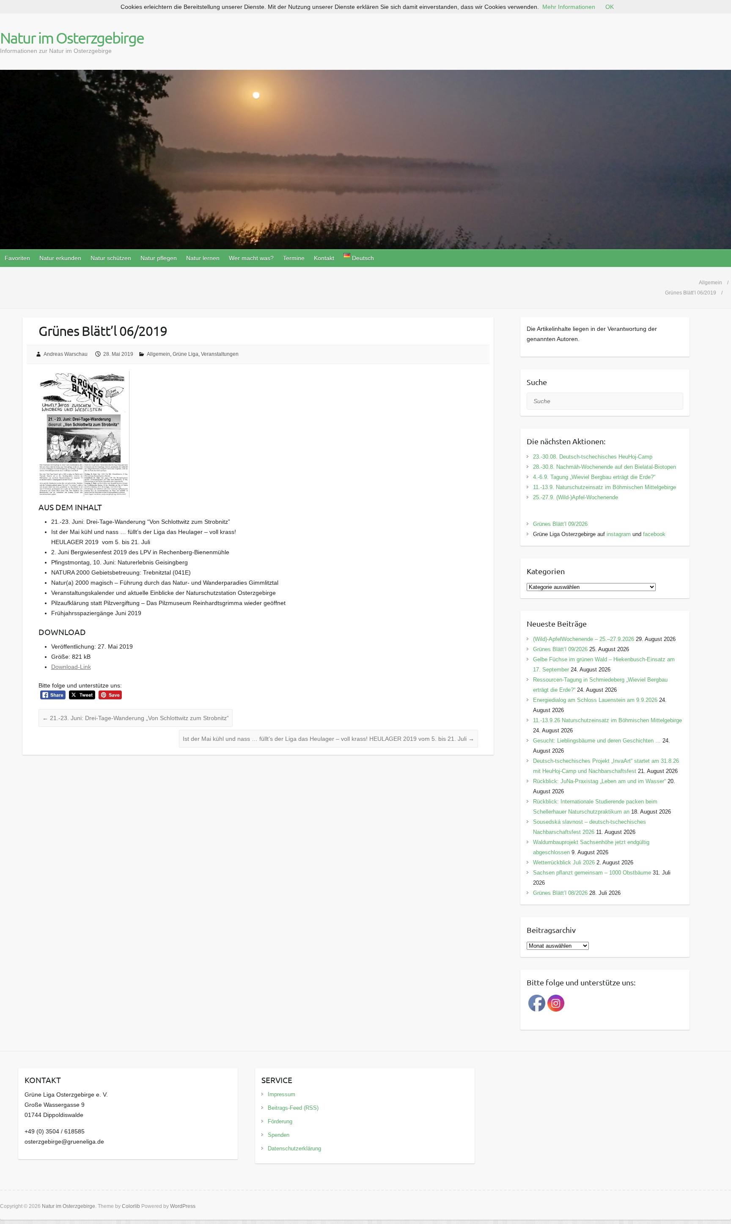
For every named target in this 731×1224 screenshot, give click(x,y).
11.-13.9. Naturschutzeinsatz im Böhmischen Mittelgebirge (604, 487)
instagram (619, 534)
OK (609, 6)
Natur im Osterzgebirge (72, 38)
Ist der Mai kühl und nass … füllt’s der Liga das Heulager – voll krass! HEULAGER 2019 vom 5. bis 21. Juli (328, 738)
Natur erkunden (60, 258)
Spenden (278, 1135)
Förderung (280, 1121)
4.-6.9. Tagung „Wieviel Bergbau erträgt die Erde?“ (594, 477)
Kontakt (324, 258)
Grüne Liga (185, 354)
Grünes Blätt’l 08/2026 (560, 893)
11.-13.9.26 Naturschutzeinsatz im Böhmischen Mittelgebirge (607, 720)
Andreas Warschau (66, 354)
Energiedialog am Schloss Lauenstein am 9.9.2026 (595, 700)
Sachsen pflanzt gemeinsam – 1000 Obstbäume (592, 872)
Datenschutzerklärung (294, 1148)
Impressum (281, 1094)
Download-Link (71, 666)
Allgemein (158, 354)
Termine (294, 258)
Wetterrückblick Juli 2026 (564, 862)
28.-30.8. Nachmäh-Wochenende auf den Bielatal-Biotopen (604, 467)
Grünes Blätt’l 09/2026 (560, 524)
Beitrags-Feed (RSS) (293, 1108)
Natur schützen (111, 258)
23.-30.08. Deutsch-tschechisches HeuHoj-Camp (592, 457)
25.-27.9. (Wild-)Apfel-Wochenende (575, 497)
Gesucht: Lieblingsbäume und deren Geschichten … (597, 740)
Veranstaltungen (220, 354)
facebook (654, 534)
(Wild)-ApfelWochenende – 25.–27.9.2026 (583, 639)
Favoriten (17, 258)
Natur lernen (203, 258)
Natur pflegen (158, 258)
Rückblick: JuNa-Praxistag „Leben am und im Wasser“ (599, 781)
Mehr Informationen (568, 6)
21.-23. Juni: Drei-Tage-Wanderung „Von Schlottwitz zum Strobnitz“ (135, 718)
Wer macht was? (251, 258)
